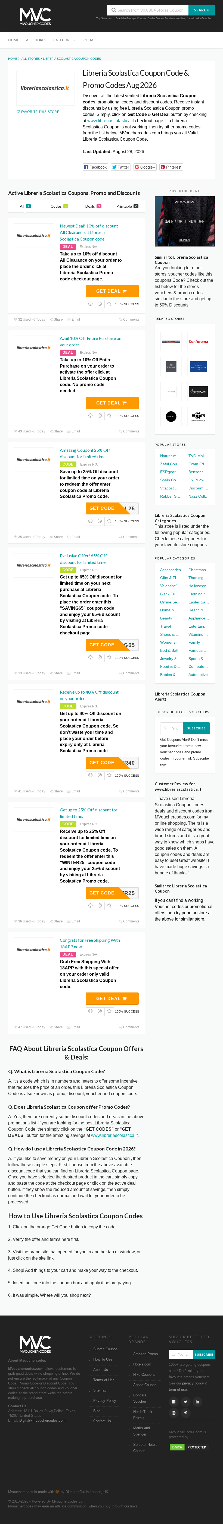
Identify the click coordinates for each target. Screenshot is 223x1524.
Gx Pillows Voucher (198, 480)
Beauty (166, 618)
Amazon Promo (145, 1354)
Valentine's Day (170, 586)
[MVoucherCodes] (35, 16)
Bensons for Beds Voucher (198, 472)
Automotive (198, 674)
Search (202, 10)
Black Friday (170, 594)
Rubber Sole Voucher (170, 496)
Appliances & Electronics (198, 618)
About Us (100, 1370)
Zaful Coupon (170, 464)
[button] (95, 167)
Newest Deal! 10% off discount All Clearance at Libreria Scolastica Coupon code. (89, 232)
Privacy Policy (104, 1401)
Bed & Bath (169, 650)
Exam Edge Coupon (198, 464)
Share (58, 319)
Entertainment (198, 626)
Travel (165, 626)
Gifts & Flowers (170, 578)
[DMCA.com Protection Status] (189, 1447)
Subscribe (196, 728)
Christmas (197, 570)
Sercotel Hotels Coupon (145, 1448)
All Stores (36, 39)
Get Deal (109, 291)
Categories (64, 39)
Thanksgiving (198, 578)
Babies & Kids (170, 674)
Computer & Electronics (198, 666)
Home (13, 39)
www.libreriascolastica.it (110, 120)
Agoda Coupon (144, 1385)
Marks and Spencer (141, 1431)
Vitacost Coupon (170, 488)
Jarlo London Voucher (199, 18)
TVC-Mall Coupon (198, 456)
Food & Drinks (170, 666)
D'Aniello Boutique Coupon (131, 18)
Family (194, 642)
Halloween (197, 586)
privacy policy (193, 1383)
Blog (96, 1411)
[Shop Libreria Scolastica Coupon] (45, 88)
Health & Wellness (198, 610)
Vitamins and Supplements (198, 634)
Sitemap (99, 1390)
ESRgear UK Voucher (170, 472)
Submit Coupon (105, 1349)
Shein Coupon (170, 480)
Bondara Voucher (139, 1398)
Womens (167, 642)
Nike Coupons (144, 1375)
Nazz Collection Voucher (198, 496)
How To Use (102, 1359)
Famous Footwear (198, 650)
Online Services (170, 602)
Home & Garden (170, 610)
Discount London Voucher (198, 488)
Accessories (170, 570)
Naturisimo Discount (170, 456)
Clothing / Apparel (198, 594)
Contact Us (102, 1421)
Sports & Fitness (198, 658)
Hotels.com (142, 1364)
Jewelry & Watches (170, 658)
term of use (178, 1390)
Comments (130, 319)
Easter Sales (198, 602)
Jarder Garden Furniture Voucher (166, 18)
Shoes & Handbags (170, 634)
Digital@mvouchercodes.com (42, 1420)
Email (75, 319)
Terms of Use (103, 1380)
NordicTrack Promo (142, 1415)
